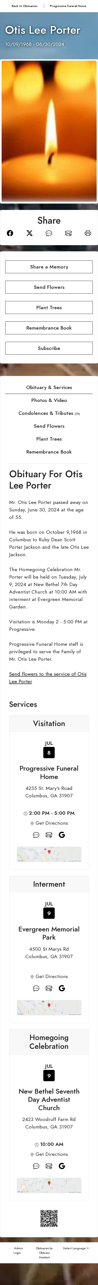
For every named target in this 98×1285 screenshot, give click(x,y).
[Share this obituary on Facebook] (10, 232)
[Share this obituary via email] (68, 232)
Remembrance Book (49, 451)
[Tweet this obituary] (29, 232)
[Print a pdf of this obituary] (88, 232)
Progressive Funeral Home (68, 6)
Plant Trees (49, 438)
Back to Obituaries (24, 6)
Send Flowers (49, 426)
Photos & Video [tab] (49, 400)
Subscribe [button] (49, 348)
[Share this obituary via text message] (49, 232)
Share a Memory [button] (49, 266)
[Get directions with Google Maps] (36, 835)
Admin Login (18, 1250)
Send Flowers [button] (49, 287)
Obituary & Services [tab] (49, 387)
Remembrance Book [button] (49, 327)
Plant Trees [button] (49, 307)
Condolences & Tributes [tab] (49, 413)
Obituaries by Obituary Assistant (44, 1252)
